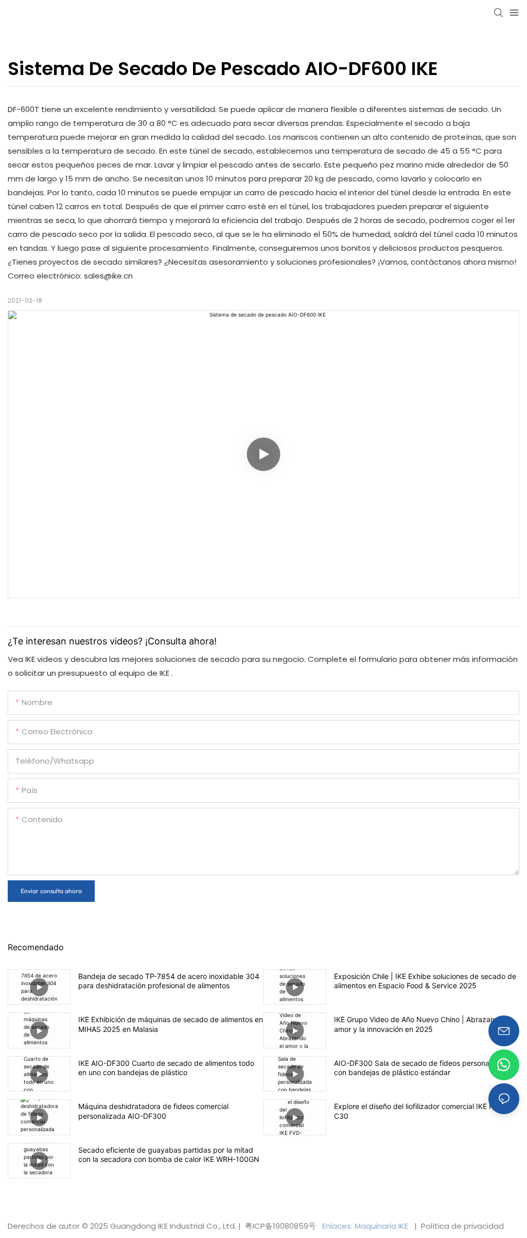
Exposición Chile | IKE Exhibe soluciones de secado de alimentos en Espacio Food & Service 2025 (425, 981)
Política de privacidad (461, 1226)
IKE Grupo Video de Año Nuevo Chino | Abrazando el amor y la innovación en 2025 (422, 1024)
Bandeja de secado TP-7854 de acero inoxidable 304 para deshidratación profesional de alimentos (168, 981)
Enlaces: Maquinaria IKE (366, 1226)
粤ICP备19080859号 (280, 1226)
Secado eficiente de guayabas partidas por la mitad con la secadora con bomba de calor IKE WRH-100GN (168, 1154)
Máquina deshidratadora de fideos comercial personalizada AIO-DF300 (153, 1111)
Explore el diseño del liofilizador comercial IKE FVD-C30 (420, 1111)
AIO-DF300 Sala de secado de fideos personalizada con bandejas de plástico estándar (422, 1068)
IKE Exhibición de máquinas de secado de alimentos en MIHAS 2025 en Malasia (170, 1024)
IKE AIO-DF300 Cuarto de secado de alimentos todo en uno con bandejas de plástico (166, 1068)
